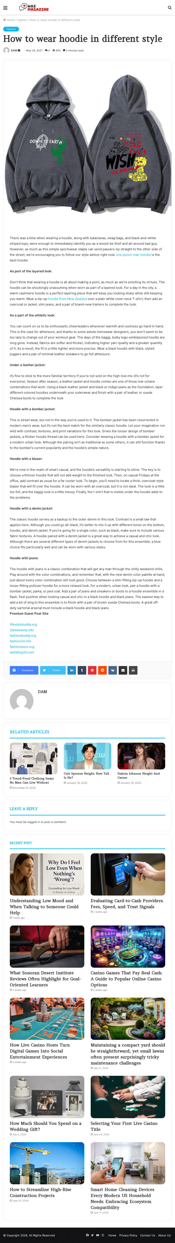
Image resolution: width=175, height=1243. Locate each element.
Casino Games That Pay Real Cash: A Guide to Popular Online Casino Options (126, 978)
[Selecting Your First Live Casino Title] (128, 1097)
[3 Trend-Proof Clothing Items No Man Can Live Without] (33, 758)
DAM (14, 50)
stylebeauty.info (22, 630)
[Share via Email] (123, 670)
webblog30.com (22, 652)
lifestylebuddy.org (23, 624)
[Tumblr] (82, 670)
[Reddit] (102, 670)
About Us (164, 1235)
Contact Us (147, 1235)
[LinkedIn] (71, 670)
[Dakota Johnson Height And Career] (141, 756)
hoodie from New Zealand (67, 299)
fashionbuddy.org (23, 635)
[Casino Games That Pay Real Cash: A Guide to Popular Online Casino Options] (128, 947)
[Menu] (5, 9)
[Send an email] (19, 50)
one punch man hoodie (133, 255)
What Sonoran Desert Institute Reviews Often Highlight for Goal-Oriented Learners (45, 978)
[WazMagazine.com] (34, 7)
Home (10, 20)
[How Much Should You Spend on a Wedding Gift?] (47, 1097)
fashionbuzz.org (22, 647)
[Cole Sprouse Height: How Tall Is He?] (87, 756)
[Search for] (170, 9)
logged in (34, 822)
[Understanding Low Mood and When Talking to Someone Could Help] (47, 874)
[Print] (133, 670)
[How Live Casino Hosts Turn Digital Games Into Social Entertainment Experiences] (47, 1019)
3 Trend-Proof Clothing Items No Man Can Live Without (32, 780)
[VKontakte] (112, 670)
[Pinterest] (92, 670)
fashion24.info (20, 641)
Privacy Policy (128, 1235)
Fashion (22, 20)
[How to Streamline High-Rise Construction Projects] (47, 1163)
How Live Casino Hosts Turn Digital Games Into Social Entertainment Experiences (40, 1051)
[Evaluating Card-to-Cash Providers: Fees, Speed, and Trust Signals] (128, 874)
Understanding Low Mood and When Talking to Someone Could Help (44, 906)
